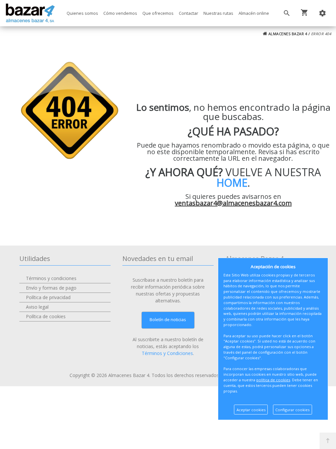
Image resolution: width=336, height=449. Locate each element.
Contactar (188, 13)
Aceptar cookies (251, 409)
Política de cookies (46, 316)
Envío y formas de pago (51, 288)
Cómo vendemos (120, 13)
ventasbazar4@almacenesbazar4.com (233, 203)
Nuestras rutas (218, 13)
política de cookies (273, 379)
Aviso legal (37, 307)
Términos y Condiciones (167, 353)
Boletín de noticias (168, 319)
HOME (232, 183)
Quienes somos (82, 13)
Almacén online (254, 13)
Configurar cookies (292, 409)
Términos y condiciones (51, 278)
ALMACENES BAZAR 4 (287, 33)
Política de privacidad (48, 297)
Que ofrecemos (158, 13)
